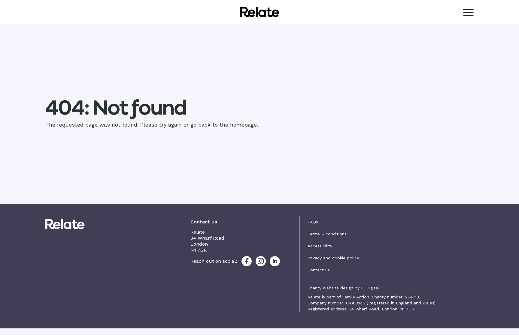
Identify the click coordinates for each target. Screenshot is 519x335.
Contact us (319, 270)
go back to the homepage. (224, 124)
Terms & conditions (327, 234)
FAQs (313, 222)
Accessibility (320, 246)
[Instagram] (261, 261)
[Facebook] (246, 261)
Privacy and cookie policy (333, 258)
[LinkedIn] (275, 261)
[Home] (78, 224)
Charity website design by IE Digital (343, 288)
